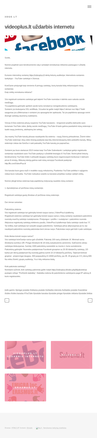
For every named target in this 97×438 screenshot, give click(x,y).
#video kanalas (17, 293)
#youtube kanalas (40, 293)
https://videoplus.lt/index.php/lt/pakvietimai (69, 270)
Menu (89, 6)
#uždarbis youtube (69, 290)
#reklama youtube (37, 290)
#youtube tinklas (85, 293)
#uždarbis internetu (53, 290)
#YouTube (28, 293)
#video (7, 293)
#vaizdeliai (82, 290)
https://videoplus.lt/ (37, 75)
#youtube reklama (70, 293)
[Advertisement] (48, 323)
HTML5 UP (15, 428)
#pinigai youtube (22, 290)
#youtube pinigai (56, 293)
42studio (29, 428)
